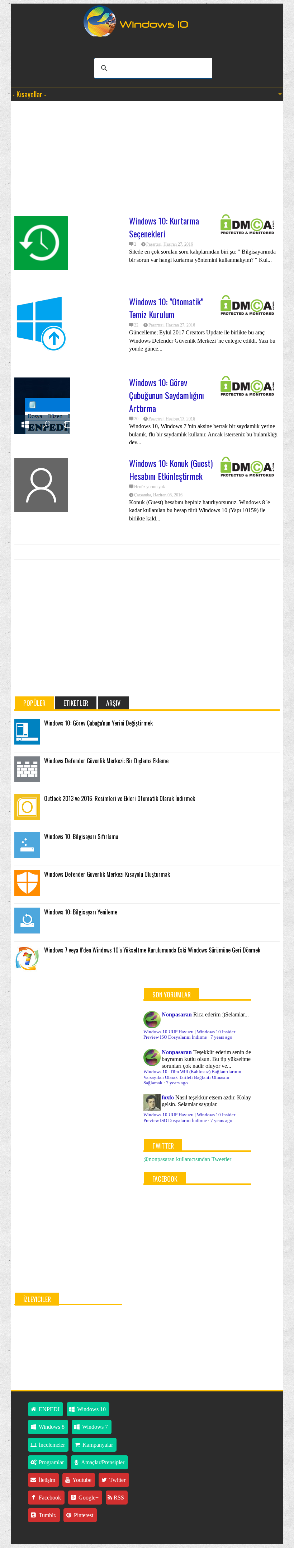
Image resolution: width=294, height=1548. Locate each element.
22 (136, 325)
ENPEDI (48, 1409)
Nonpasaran (177, 1014)
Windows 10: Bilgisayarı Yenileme (80, 912)
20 (136, 418)
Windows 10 (91, 1409)
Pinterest (82, 1515)
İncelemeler (51, 1445)
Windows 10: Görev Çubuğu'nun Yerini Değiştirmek (98, 723)
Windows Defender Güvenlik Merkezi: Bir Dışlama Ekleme (106, 760)
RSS (118, 1497)
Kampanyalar (97, 1445)
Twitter (116, 1480)
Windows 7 (94, 1427)
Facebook (49, 1497)
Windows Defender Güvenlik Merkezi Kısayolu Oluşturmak (107, 874)
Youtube (81, 1480)
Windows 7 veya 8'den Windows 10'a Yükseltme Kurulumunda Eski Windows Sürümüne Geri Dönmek (152, 950)
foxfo (168, 1097)
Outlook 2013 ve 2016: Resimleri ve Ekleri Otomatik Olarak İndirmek (119, 798)
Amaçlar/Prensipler (102, 1462)
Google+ (88, 1497)
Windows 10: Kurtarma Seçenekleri (164, 227)
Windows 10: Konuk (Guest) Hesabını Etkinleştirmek (171, 469)
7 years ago (221, 1037)
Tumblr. (46, 1515)
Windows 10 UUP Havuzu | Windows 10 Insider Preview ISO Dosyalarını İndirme (189, 1034)
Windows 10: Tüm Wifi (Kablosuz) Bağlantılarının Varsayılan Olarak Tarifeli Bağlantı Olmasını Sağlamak (192, 1077)
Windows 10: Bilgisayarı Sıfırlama (81, 836)
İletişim (46, 1480)
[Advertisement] (147, 158)
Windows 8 (51, 1427)
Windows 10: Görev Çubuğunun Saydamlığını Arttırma (166, 395)
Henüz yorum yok (149, 486)
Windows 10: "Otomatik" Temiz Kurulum (166, 308)
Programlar (50, 1462)
